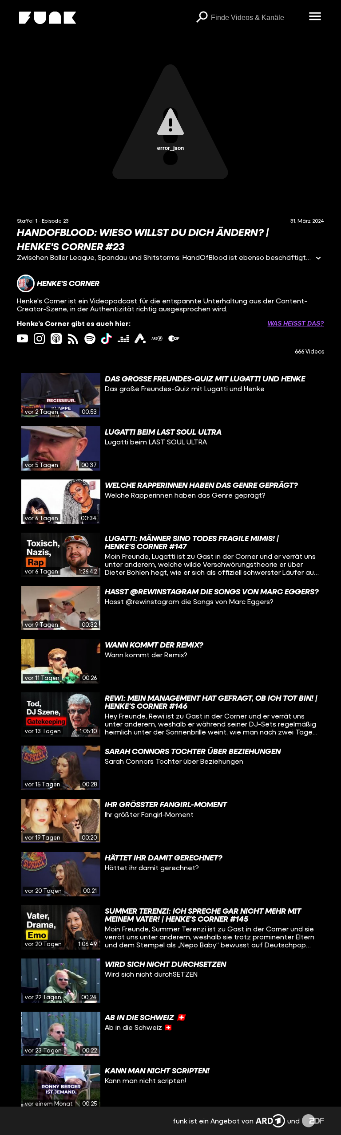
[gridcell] (170, 395)
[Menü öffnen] (315, 16)
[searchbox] (257, 18)
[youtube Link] (22, 338)
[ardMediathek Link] (157, 338)
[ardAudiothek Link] (140, 338)
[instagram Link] (39, 338)
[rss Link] (73, 338)
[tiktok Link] (106, 338)
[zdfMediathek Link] (173, 338)
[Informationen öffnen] (318, 258)
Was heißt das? (296, 323)
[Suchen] (202, 17)
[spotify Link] (89, 338)
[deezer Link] (123, 338)
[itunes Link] (56, 338)
